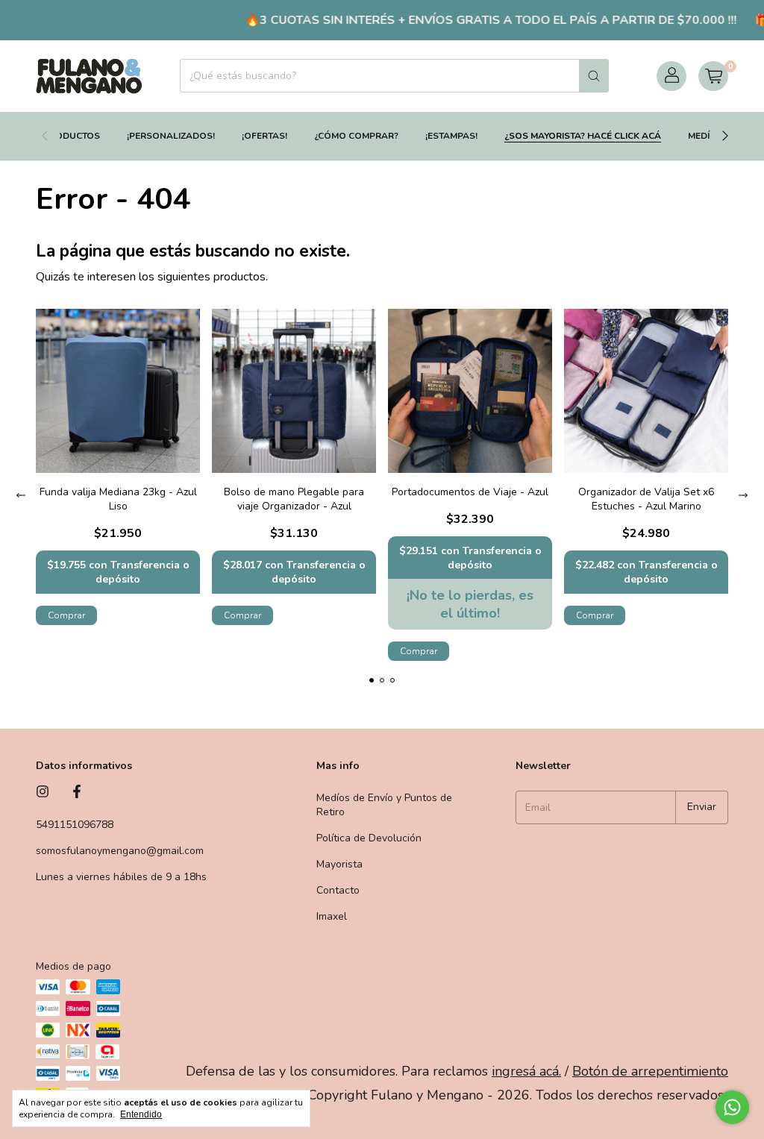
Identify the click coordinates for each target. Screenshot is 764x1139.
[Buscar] (594, 75)
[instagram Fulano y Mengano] (42, 792)
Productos (71, 136)
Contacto (338, 890)
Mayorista (339, 864)
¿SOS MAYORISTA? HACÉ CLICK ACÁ (582, 136)
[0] (713, 76)
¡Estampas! (451, 136)
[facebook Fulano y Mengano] (77, 792)
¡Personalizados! (171, 136)
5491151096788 (74, 825)
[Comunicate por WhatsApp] (732, 1107)
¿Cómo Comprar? (356, 136)
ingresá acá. (526, 1071)
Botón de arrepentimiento (650, 1071)
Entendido (141, 1114)
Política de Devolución (369, 838)
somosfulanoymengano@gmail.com (120, 851)
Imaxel (331, 916)
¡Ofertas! (264, 136)
